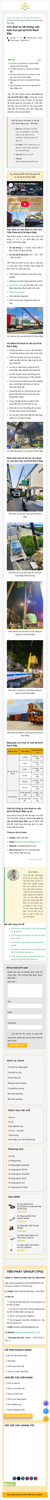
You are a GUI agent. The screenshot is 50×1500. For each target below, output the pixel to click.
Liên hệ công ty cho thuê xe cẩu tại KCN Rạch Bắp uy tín (25, 86)
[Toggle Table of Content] (38, 60)
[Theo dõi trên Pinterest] (27, 1478)
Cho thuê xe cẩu (14, 1072)
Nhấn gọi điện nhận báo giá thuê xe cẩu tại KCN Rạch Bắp (26, 175)
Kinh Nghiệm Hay (15, 1126)
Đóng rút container (17, 292)
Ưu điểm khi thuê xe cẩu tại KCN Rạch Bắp (24, 70)
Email (10, 1012)
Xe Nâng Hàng (14, 1161)
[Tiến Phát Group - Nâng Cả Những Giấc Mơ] (25, 6)
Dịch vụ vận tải (13, 1383)
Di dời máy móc (15, 285)
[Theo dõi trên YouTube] (35, 1478)
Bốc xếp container (15, 1099)
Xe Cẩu (11, 1156)
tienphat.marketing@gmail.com (28, 842)
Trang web (12, 1023)
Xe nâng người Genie (17, 1178)
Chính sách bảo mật (15, 1366)
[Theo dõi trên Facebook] (14, 1478)
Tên (9, 1001)
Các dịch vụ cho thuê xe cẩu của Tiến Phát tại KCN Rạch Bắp (24, 64)
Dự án (11, 1122)
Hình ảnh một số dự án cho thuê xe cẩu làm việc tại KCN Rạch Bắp (25, 75)
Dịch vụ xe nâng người (16, 1399)
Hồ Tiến (20, 38)
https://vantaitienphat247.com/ (28, 1332)
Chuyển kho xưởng (16, 1088)
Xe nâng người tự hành (18, 1187)
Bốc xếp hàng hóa (15, 1094)
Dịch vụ (11, 1117)
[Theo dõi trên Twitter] (23, 1478)
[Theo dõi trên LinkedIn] (31, 1478)
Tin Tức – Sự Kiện (16, 1131)
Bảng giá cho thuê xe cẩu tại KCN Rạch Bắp (25, 81)
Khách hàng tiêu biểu (16, 1410)
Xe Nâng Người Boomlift (18, 1165)
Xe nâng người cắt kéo (17, 1170)
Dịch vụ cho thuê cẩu (16, 1388)
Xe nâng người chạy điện (18, 1174)
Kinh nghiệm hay (14, 1404)
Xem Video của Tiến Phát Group (21, 1140)
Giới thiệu (11, 1361)
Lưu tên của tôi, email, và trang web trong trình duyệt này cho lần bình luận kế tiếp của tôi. (25, 1037)
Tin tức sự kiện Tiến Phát (17, 1372)
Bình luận (12, 982)
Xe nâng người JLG (16, 1183)
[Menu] (5, 6)
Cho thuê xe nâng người (18, 1067)
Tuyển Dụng (13, 1135)
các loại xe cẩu (19, 239)
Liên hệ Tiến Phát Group (17, 1356)
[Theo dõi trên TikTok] (19, 1478)
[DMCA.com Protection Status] (10, 1484)
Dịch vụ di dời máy (15, 1394)
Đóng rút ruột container (17, 1083)
